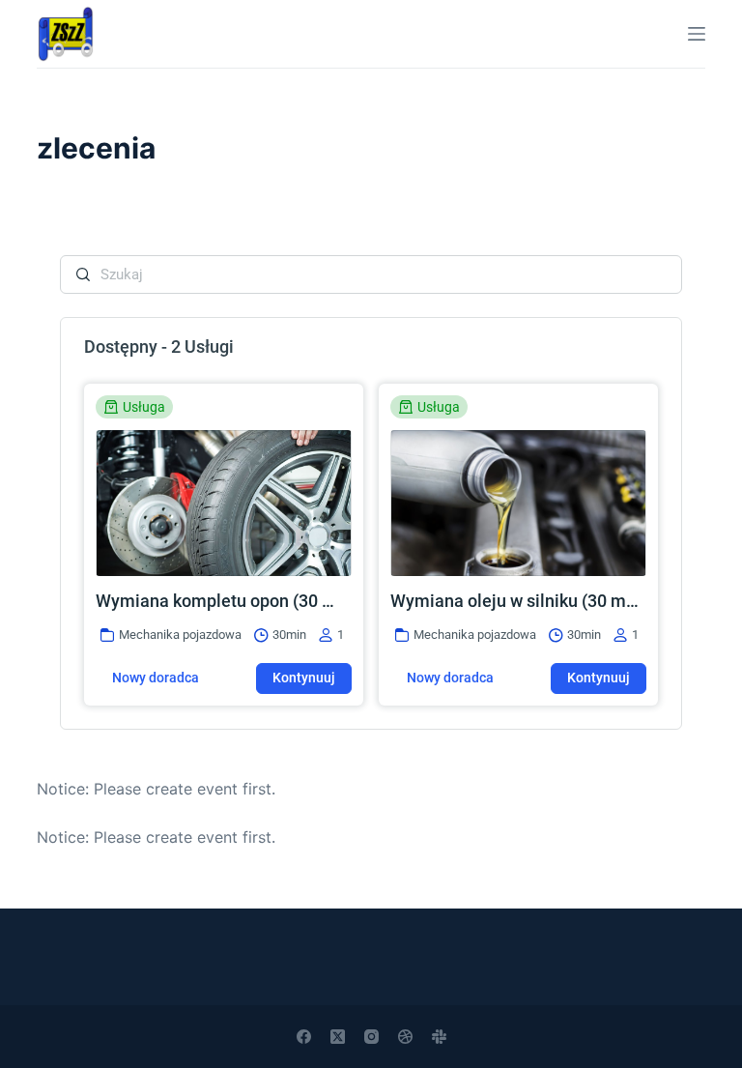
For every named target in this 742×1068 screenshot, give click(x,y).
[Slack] (439, 1036)
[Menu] (696, 34)
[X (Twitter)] (337, 1036)
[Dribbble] (405, 1036)
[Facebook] (304, 1036)
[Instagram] (371, 1036)
